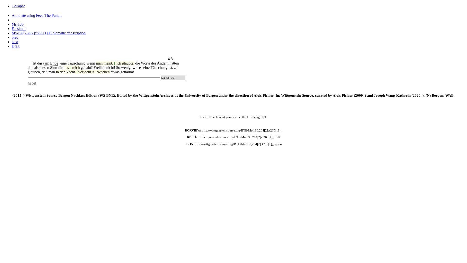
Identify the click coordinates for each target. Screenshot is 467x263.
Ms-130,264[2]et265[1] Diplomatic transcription (49, 33)
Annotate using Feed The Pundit (37, 15)
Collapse (18, 6)
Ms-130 (18, 24)
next (15, 42)
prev (15, 37)
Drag (15, 46)
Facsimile (19, 29)
